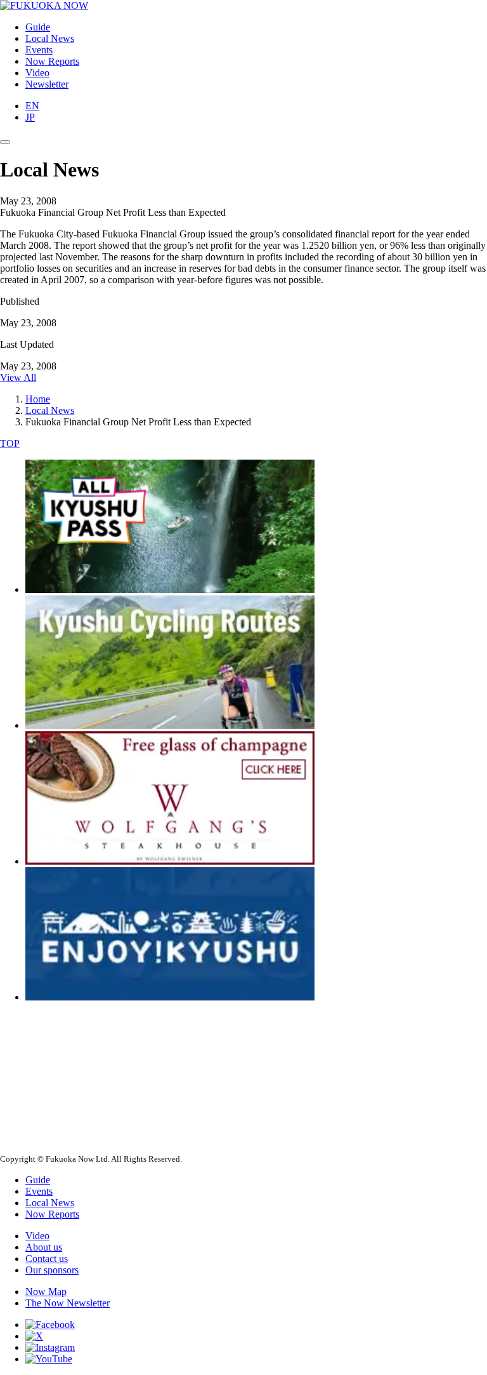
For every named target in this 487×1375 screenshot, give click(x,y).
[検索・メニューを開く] (5, 142)
